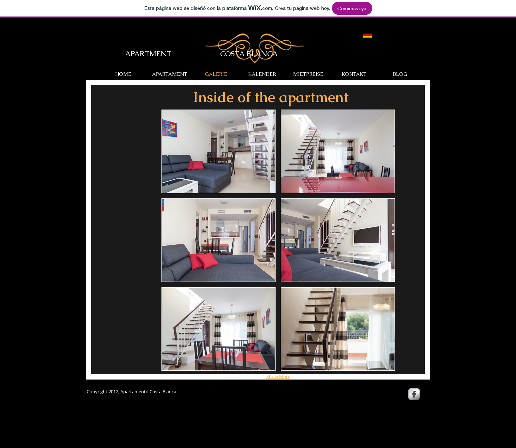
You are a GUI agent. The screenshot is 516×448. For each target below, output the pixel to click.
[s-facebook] (414, 394)
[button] (218, 151)
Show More (278, 376)
